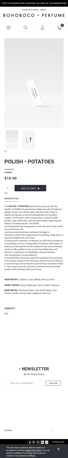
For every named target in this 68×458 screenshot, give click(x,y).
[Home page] (34, 15)
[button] (8, 28)
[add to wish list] (34, 151)
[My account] (42, 28)
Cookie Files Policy (33, 450)
